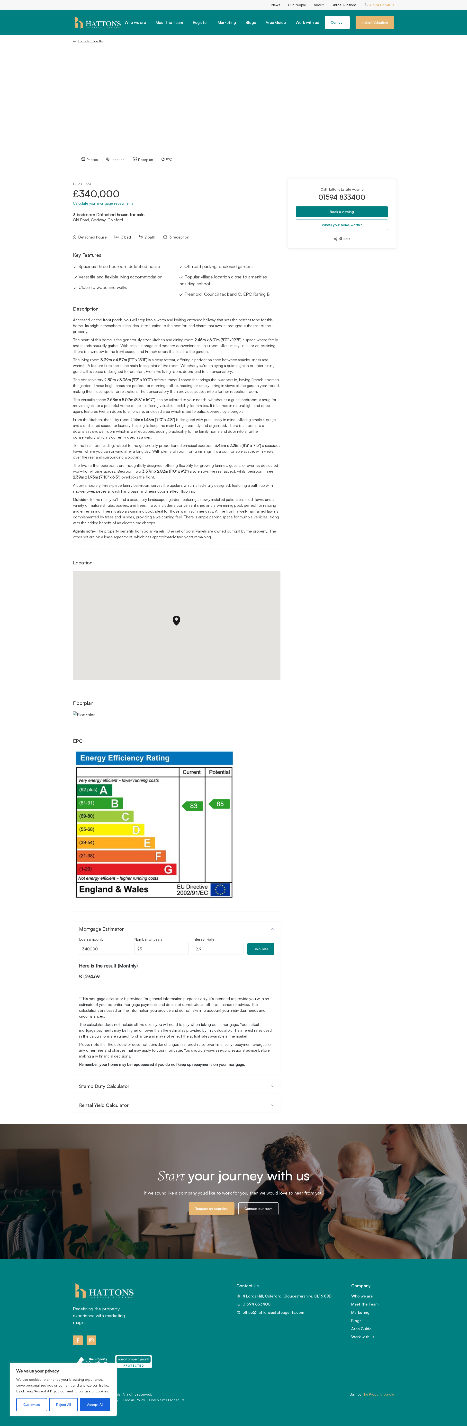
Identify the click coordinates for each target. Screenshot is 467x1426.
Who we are (135, 22)
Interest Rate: (204, 939)
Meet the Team (169, 22)
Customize (31, 1404)
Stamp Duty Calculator (104, 1086)
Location (118, 159)
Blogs (251, 22)
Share (343, 238)
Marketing (227, 22)
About (319, 5)
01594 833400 (341, 197)
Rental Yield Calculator (104, 1105)
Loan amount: (91, 939)
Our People (297, 5)
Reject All (63, 1404)
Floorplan (145, 159)
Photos (92, 159)
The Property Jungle (378, 1394)
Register (200, 22)
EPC (169, 159)
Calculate (260, 949)
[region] (63, 1389)
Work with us (307, 22)
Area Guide (276, 22)
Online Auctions (344, 5)
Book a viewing (342, 212)
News (275, 5)
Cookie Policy (134, 1400)
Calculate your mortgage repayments (103, 203)
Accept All (95, 1404)
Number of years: (148, 939)
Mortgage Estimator (101, 929)
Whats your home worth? (342, 225)
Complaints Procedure (167, 1400)
